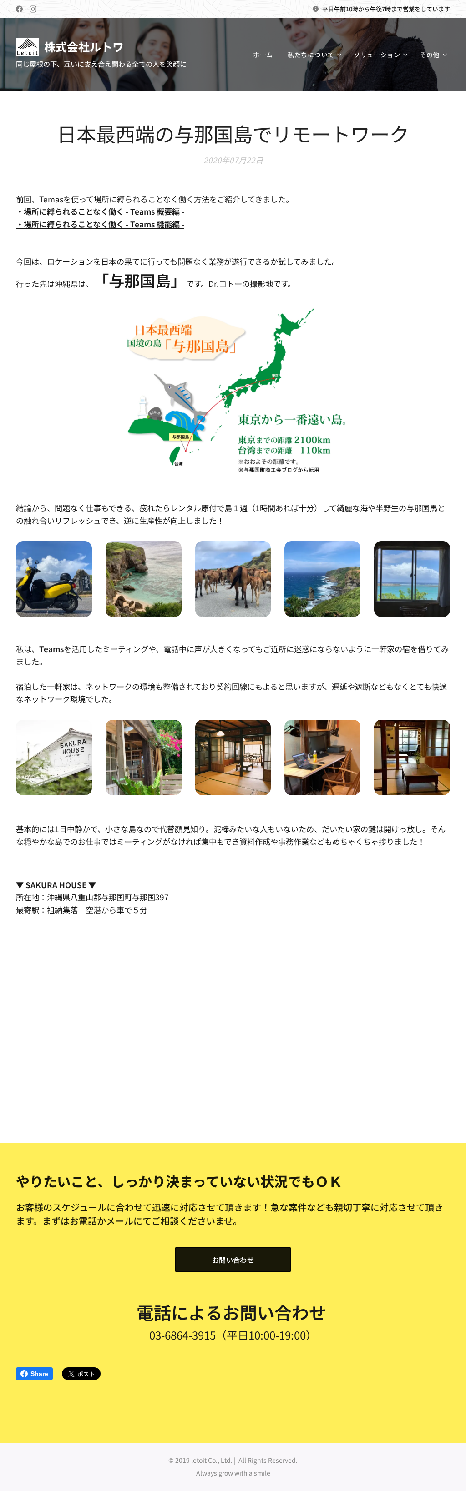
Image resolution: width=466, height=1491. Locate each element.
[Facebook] (19, 9)
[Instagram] (33, 9)
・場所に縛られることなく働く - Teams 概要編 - (100, 211)
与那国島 (140, 280)
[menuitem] (265, 54)
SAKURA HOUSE (55, 884)
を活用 (63, 648)
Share (39, 1373)
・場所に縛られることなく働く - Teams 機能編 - (100, 224)
